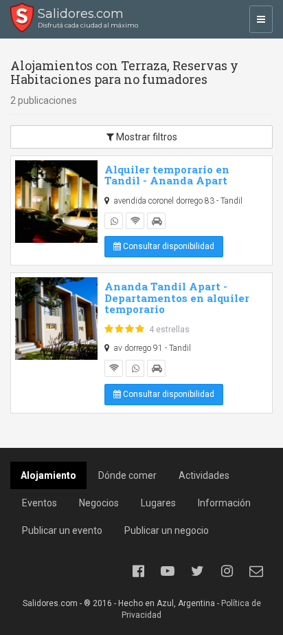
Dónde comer (127, 475)
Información (224, 502)
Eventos (39, 502)
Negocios (99, 502)
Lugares (158, 502)
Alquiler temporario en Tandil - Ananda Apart (166, 175)
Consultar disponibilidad (167, 246)
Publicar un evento (62, 530)
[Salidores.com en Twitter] (197, 571)
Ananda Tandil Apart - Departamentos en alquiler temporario (176, 297)
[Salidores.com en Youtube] (168, 571)
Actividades (204, 475)
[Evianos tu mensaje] (256, 571)
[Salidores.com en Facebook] (138, 571)
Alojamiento (48, 475)
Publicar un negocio (166, 530)
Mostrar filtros (145, 136)
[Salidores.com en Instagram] (227, 571)
